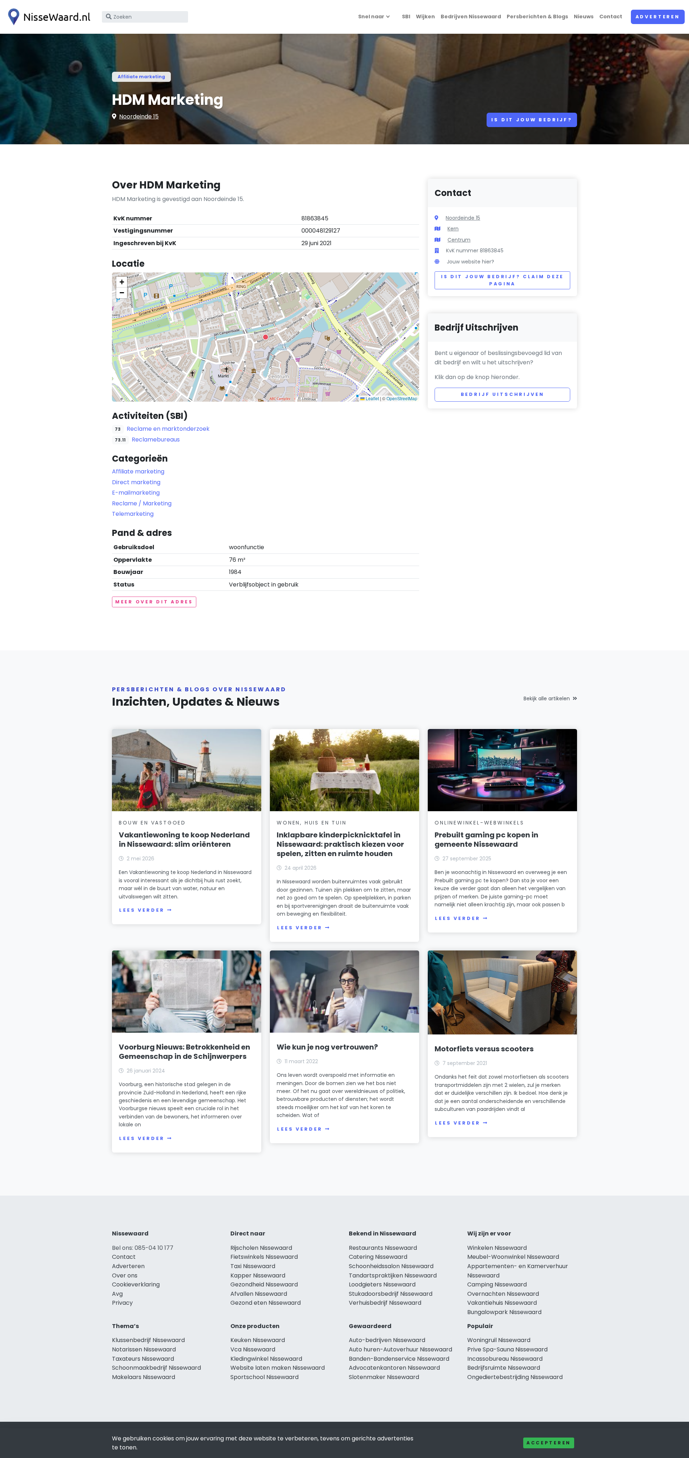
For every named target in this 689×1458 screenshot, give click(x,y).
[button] (265, 337)
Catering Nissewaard (378, 1257)
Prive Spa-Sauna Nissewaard (507, 1349)
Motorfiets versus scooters (484, 1049)
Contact (610, 16)
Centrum (458, 239)
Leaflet (372, 398)
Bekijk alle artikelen (547, 698)
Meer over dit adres (154, 602)
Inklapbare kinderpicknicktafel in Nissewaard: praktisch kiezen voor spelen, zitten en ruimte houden (340, 844)
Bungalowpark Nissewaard (504, 1312)
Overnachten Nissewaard (503, 1294)
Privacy (122, 1303)
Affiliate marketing (141, 77)
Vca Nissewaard (252, 1349)
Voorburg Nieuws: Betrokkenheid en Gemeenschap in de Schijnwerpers (184, 1051)
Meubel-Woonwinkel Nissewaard (513, 1257)
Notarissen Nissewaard (144, 1349)
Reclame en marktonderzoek (168, 429)
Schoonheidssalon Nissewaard (391, 1266)
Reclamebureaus (156, 439)
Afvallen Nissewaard (258, 1294)
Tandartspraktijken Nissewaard (393, 1275)
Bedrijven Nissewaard (471, 16)
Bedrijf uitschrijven (502, 394)
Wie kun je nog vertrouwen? (327, 1047)
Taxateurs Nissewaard (143, 1359)
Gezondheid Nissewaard (264, 1284)
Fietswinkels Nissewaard (264, 1257)
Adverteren (658, 17)
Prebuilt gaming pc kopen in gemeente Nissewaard (486, 839)
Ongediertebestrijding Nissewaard (515, 1377)
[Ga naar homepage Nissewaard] (47, 17)
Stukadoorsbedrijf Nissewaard (390, 1294)
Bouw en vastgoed (152, 822)
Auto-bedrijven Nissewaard (387, 1340)
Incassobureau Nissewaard (505, 1359)
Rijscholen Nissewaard (261, 1248)
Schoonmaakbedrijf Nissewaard (156, 1368)
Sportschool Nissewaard (264, 1377)
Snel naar (371, 16)
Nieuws (584, 16)
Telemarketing (133, 514)
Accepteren (548, 1443)
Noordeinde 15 (139, 116)
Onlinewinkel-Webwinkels (479, 822)
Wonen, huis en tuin (311, 822)
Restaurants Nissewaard (383, 1248)
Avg (117, 1294)
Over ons (124, 1275)
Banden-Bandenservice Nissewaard (399, 1359)
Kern (453, 228)
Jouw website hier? (470, 261)
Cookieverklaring (136, 1284)
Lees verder (141, 910)
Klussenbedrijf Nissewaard (148, 1340)
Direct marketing (136, 482)
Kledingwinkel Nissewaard (266, 1359)
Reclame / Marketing (142, 503)
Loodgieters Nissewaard (382, 1284)
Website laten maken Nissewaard (277, 1368)
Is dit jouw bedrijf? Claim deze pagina (502, 280)
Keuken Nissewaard (257, 1340)
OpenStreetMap (401, 398)
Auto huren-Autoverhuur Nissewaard (400, 1349)
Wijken (425, 16)
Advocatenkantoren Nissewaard (394, 1368)
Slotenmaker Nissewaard (384, 1377)
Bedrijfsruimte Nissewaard (503, 1368)
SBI (406, 16)
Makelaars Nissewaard (143, 1377)
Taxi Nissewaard (252, 1266)
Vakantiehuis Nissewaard (502, 1303)
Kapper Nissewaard (257, 1275)
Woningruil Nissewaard (498, 1340)
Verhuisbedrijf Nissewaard (385, 1303)
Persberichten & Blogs (537, 16)
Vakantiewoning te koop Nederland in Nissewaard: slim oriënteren (184, 839)
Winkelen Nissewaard (497, 1248)
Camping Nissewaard (497, 1284)
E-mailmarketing (136, 493)
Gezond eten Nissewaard (265, 1303)
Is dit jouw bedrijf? (531, 120)
